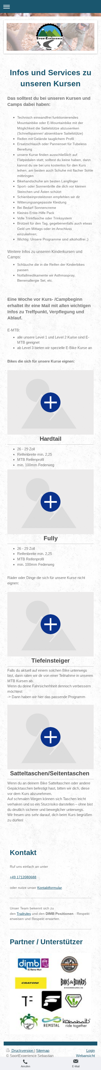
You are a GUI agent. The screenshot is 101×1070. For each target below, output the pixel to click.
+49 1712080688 (23, 877)
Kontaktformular (49, 888)
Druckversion (22, 1050)
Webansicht (85, 1056)
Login (90, 1050)
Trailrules (24, 914)
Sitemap (42, 1050)
